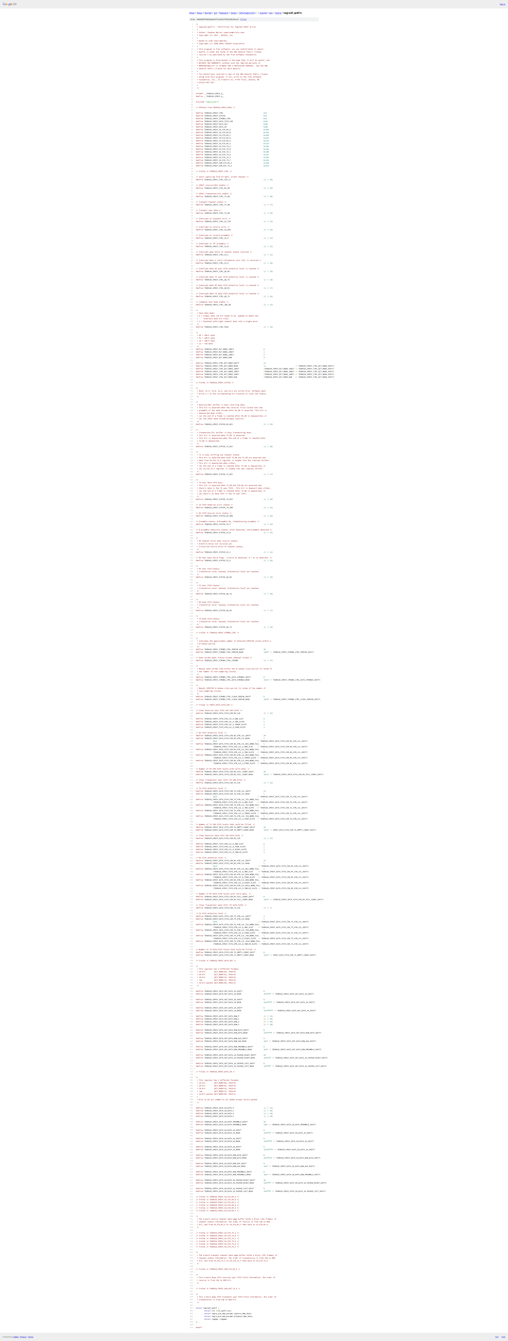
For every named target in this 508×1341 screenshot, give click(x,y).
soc (271, 12)
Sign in (502, 4)
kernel (208, 12)
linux (192, 12)
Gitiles (16, 1337)
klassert (223, 12)
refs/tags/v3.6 (247, 12)
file (243, 19)
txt (496, 1337)
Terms (30, 1337)
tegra (278, 12)
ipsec (234, 12)
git (215, 12)
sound (263, 12)
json (503, 1337)
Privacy (23, 1337)
